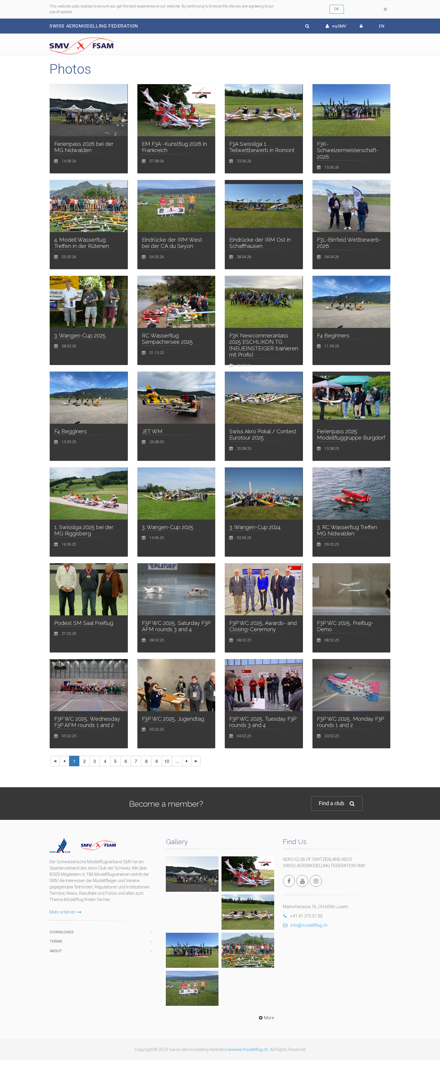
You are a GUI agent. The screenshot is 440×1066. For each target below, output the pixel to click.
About (56, 951)
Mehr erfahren (62, 912)
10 (166, 761)
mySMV (339, 26)
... (177, 761)
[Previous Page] (64, 761)
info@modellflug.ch (308, 925)
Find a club (331, 803)
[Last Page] (196, 761)
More (269, 1017)
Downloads (62, 932)
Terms (56, 941)
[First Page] (55, 761)
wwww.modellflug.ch (248, 1049)
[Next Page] (186, 761)
